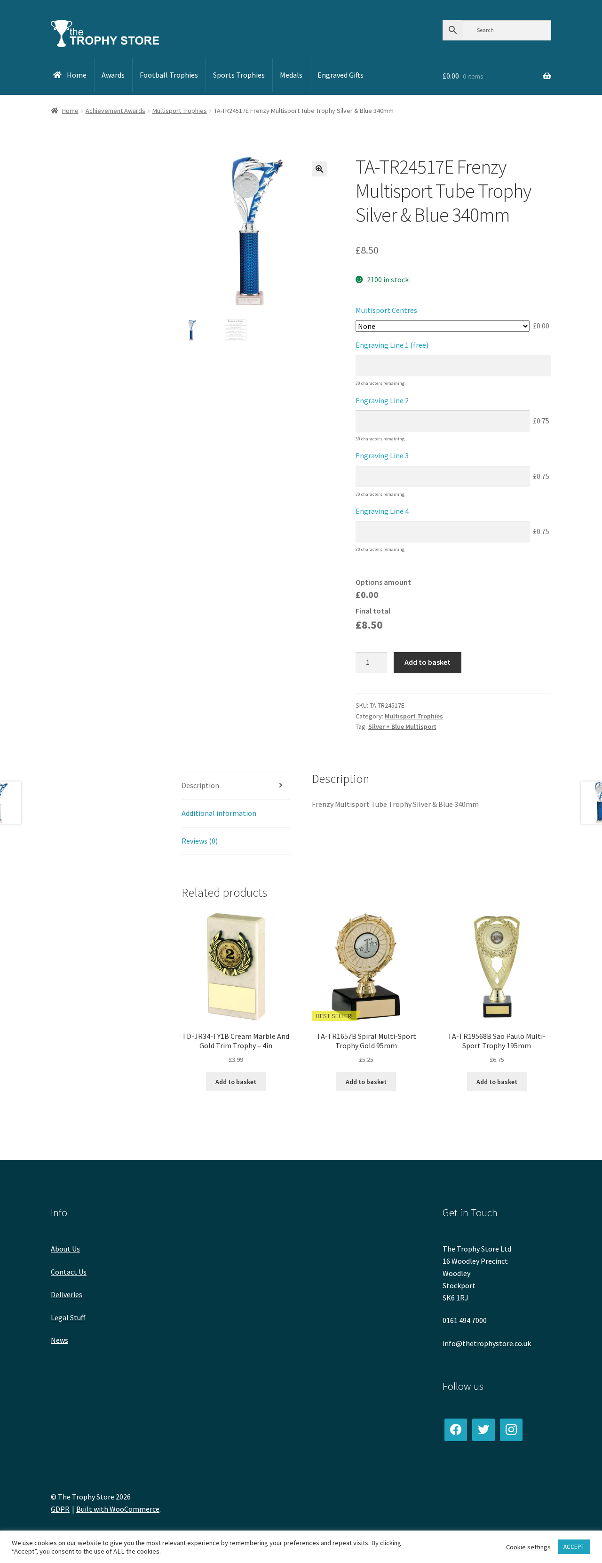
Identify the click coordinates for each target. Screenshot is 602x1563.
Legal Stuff (68, 1317)
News (59, 1340)
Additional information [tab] (219, 813)
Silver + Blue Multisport (402, 726)
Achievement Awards (115, 110)
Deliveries (66, 1294)
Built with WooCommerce (117, 1509)
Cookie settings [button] (528, 1547)
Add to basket (427, 662)
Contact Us (69, 1271)
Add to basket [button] (235, 1081)
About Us (65, 1248)
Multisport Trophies (179, 110)
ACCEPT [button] (574, 1547)
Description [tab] (200, 785)
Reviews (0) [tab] (200, 840)
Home (70, 110)
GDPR (60, 1509)
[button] (319, 168)
